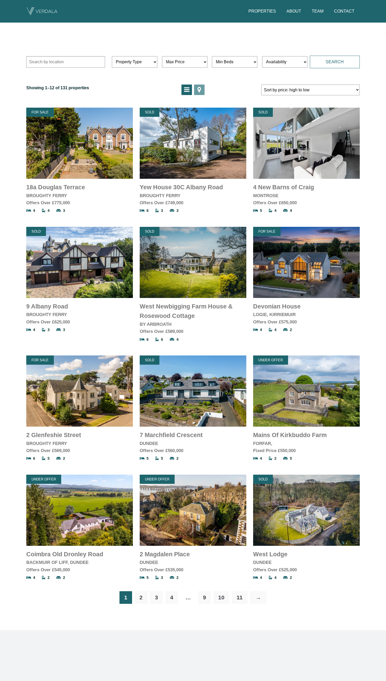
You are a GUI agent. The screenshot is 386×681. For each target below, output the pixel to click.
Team (318, 11)
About (293, 11)
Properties (262, 11)
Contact (344, 11)
